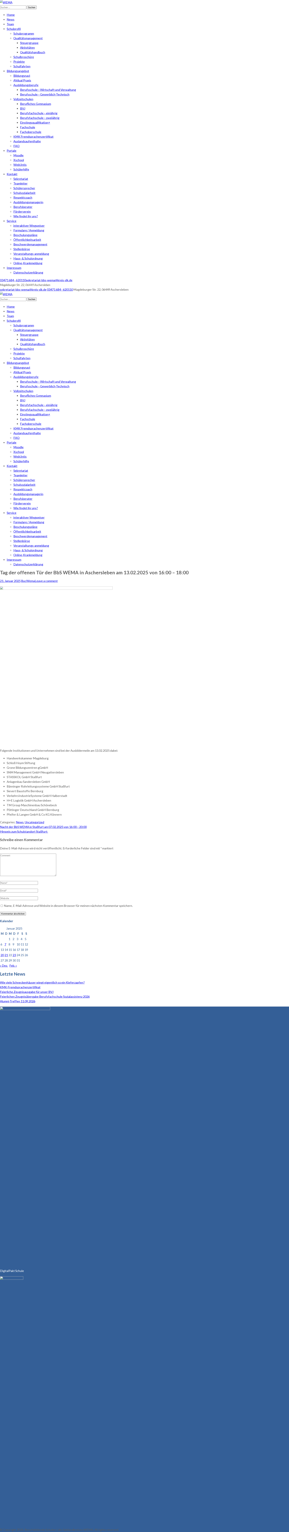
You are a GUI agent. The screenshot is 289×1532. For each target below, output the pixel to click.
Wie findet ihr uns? (25, 216)
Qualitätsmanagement (28, 38)
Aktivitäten (27, 47)
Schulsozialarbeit (24, 193)
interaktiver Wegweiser (29, 225)
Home (11, 15)
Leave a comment (46, 581)
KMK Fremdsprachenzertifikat (33, 136)
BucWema (28, 581)
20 (2, 955)
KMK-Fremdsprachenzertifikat (20, 987)
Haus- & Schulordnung (28, 258)
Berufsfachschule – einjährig (38, 113)
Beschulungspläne (25, 235)
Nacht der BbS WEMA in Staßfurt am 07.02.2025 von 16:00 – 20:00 (43, 827)
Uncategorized (34, 822)
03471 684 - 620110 (13, 280)
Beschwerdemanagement (30, 244)
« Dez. (4, 965)
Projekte (19, 61)
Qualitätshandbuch (32, 52)
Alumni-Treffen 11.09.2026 (17, 1001)
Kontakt (12, 174)
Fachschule (27, 127)
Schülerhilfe (21, 169)
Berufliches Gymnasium (35, 104)
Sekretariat (20, 179)
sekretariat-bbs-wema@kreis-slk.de (49, 280)
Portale (11, 150)
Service (11, 221)
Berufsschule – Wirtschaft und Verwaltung (48, 90)
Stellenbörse (21, 249)
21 (6, 955)
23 (14, 955)
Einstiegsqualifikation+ (35, 122)
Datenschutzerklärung (28, 272)
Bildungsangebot (18, 71)
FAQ (16, 146)
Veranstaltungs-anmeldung (31, 254)
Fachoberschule (30, 132)
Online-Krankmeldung (27, 263)
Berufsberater (22, 207)
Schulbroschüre (23, 57)
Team (10, 24)
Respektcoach (22, 197)
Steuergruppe (29, 43)
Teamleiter (20, 183)
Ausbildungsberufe (25, 85)
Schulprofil (14, 29)
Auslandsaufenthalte (27, 141)
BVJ (22, 108)
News (10, 19)
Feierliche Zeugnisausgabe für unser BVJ (27, 992)
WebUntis (20, 165)
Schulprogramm (23, 33)
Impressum (14, 268)
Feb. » (13, 965)
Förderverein (22, 211)
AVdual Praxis (22, 80)
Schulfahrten (21, 66)
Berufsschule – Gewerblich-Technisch (44, 94)
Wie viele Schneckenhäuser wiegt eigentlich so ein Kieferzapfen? (42, 982)
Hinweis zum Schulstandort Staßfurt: (24, 831)
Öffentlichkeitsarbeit (27, 239)
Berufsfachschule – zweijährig (39, 118)
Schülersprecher (24, 188)
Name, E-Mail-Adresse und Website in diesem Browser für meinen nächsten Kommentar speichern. (68, 905)
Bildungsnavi (21, 75)
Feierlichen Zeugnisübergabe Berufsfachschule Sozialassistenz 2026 (45, 996)
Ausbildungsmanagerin (28, 202)
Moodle (18, 155)
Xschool (18, 160)
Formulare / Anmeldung (28, 230)
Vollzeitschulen (23, 99)
